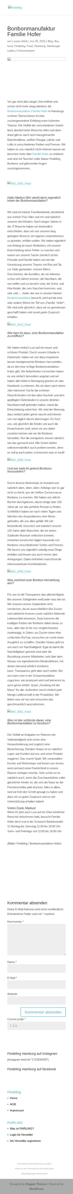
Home (13, 1098)
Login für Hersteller (21, 1134)
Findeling (19, 45)
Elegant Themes (36, 1184)
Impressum (17, 1110)
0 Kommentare (26, 50)
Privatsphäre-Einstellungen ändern (34, 1164)
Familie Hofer (40, 154)
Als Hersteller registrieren (25, 1140)
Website (12, 993)
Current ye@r (16, 1019)
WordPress (36, 1188)
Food (30, 45)
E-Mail (12, 977)
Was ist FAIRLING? (22, 1128)
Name (12, 962)
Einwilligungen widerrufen (35, 1174)
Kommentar (15, 921)
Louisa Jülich (20, 41)
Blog (50, 41)
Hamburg (39, 45)
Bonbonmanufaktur (19, 297)
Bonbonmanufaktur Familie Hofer (27, 111)
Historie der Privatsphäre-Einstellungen (34, 1168)
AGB (13, 1104)
